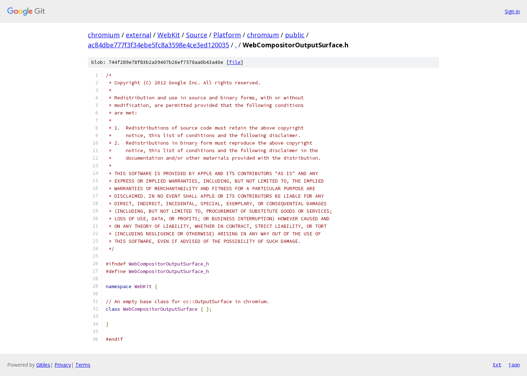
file (235, 62)
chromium (104, 34)
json (514, 364)
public (294, 34)
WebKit (168, 34)
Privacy (62, 364)
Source (196, 34)
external (138, 34)
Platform (227, 34)
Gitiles (43, 364)
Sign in (512, 11)
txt (497, 364)
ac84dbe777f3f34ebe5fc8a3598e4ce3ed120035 (158, 45)
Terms (82, 364)
